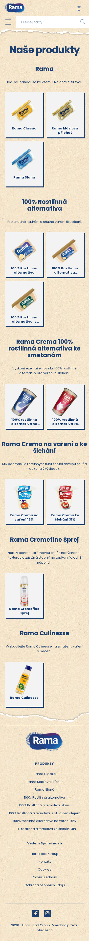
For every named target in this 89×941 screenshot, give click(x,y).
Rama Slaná (44, 789)
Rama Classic (45, 773)
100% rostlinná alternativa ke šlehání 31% (45, 828)
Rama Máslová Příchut (45, 781)
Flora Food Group (44, 853)
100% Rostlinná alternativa (44, 797)
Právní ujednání (44, 877)
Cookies (44, 869)
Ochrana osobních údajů (44, 885)
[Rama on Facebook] (35, 913)
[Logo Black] (15, 2)
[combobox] (52, 22)
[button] (79, 8)
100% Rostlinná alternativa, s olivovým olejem (44, 813)
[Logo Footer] (44, 734)
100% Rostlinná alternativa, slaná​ (44, 805)
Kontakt (45, 861)
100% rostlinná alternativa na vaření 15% (44, 821)
